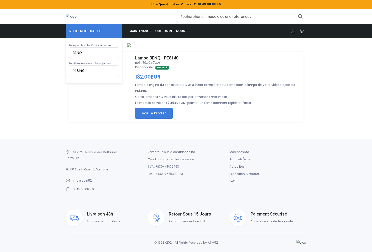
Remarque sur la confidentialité (171, 152)
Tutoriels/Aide (239, 159)
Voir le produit (154, 113)
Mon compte (239, 152)
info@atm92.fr (84, 180)
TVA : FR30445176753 (163, 166)
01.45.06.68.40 (209, 4)
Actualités (237, 166)
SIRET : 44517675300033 (165, 174)
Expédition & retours (244, 174)
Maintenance (140, 31)
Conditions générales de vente (171, 159)
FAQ (232, 181)
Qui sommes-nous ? (171, 31)
